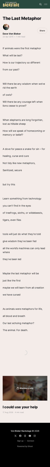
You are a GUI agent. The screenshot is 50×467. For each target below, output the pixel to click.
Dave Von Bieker (12, 33)
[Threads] (25, 436)
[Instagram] (35, 436)
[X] (15, 436)
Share (42, 30)
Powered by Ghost (25, 446)
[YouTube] (30, 436)
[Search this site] (40, 4)
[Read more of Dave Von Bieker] (6, 27)
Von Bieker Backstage (21, 431)
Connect (30, 441)
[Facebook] (20, 436)
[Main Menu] (46, 4)
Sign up (20, 441)
